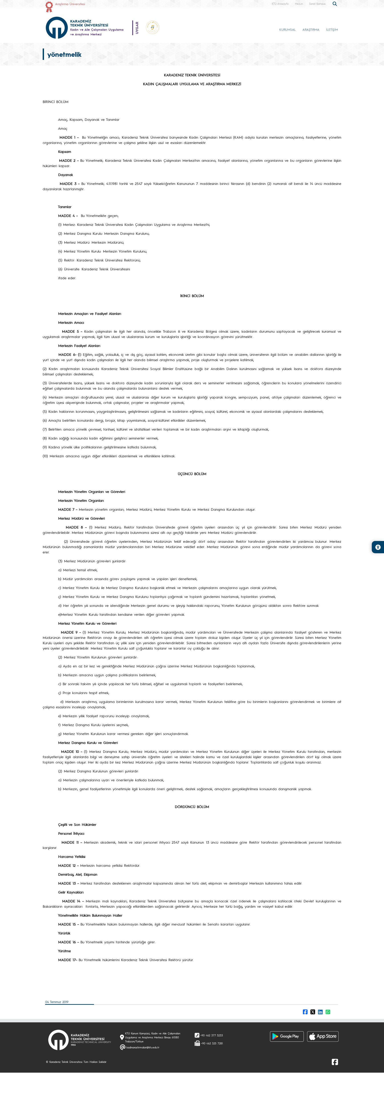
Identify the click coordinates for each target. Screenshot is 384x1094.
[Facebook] (335, 1061)
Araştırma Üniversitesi (70, 4)
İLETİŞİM (332, 29)
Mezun (299, 3)
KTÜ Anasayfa (280, 3)
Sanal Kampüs (317, 3)
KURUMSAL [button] (287, 29)
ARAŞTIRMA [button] (310, 29)
